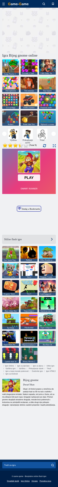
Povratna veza (45, 481)
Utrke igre (50, 366)
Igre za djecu (37, 366)
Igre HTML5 (51, 371)
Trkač (48, 369)
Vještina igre (10, 369)
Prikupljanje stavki (35, 369)
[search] (52, 465)
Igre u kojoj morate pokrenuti (17, 371)
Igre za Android (11, 374)
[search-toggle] (44, 4)
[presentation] (4, 134)
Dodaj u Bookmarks (30, 209)
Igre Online (9, 366)
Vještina (21, 369)
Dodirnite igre (37, 371)
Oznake (35, 481)
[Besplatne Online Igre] (18, 4)
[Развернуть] (54, 145)
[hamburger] (3, 4)
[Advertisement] (27, 30)
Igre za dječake (23, 366)
